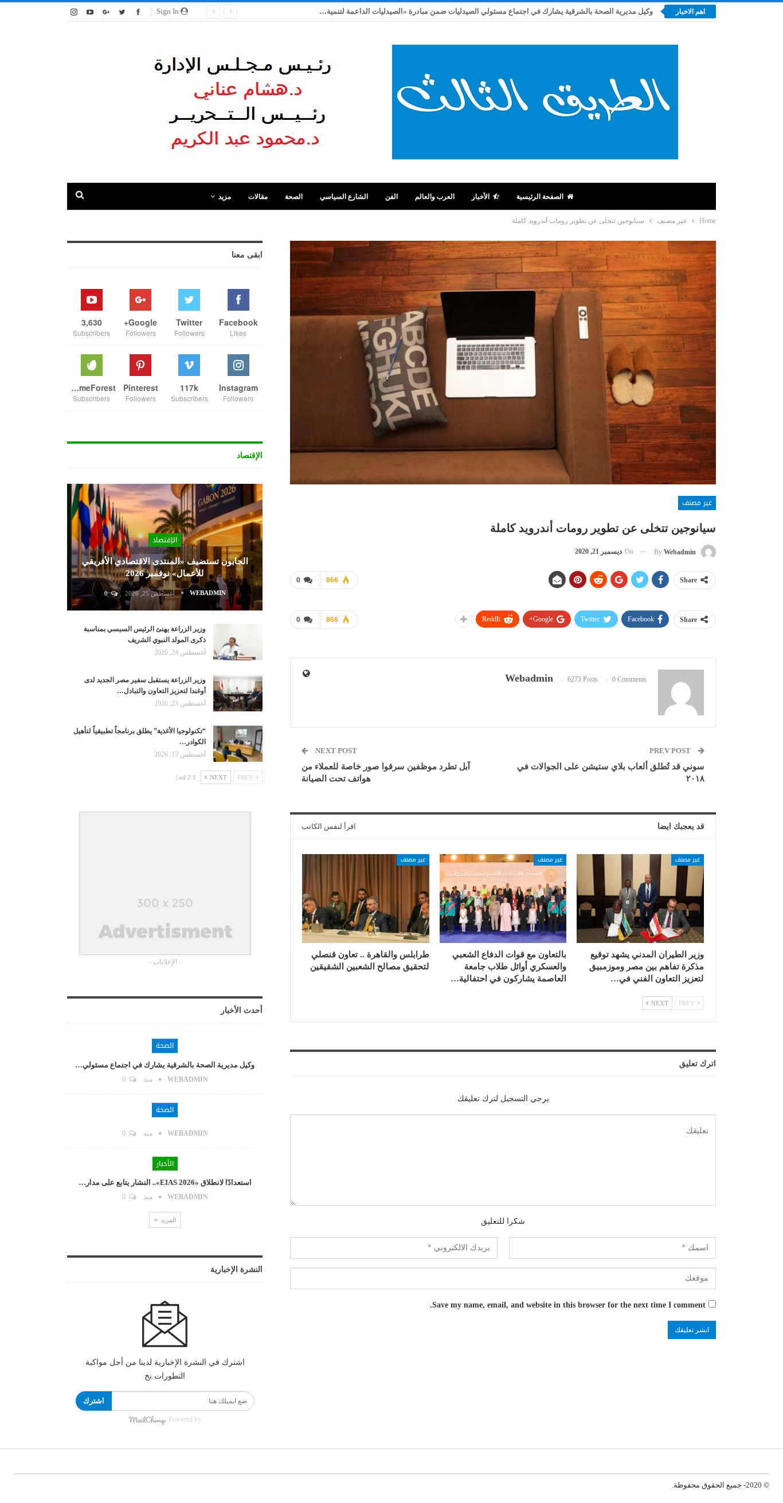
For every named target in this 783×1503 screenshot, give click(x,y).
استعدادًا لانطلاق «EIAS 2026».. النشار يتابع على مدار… (165, 1182)
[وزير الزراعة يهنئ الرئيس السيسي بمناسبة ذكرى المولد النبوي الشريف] (238, 642)
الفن (391, 197)
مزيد (224, 197)
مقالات (258, 197)
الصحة (294, 197)
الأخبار (481, 197)
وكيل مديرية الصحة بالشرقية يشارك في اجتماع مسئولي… (165, 1064)
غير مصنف (697, 502)
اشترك (93, 1400)
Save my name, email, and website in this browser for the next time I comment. (568, 1305)
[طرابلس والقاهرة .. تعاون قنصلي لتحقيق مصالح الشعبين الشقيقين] (365, 898)
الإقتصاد (164, 540)
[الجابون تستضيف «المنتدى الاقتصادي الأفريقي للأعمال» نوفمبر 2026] (165, 547)
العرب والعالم (435, 197)
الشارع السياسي (344, 197)
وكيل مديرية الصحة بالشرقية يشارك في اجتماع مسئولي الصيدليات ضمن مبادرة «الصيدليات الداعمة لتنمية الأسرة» (476, 11)
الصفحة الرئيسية (539, 197)
